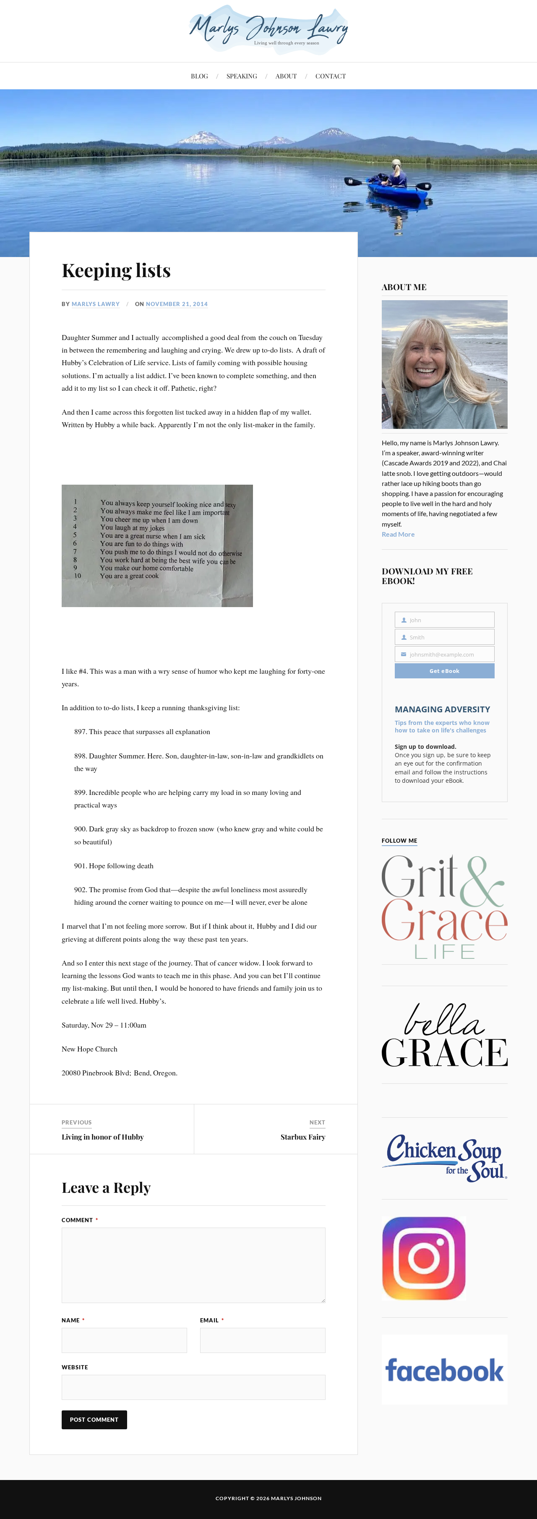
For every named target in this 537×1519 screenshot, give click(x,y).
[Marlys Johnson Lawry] (268, 30)
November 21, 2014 (177, 304)
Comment (80, 1220)
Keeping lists (116, 269)
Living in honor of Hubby (103, 1136)
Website (75, 1367)
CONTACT (330, 75)
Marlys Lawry (96, 304)
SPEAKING (242, 75)
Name (73, 1320)
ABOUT (286, 75)
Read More (398, 534)
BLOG (199, 75)
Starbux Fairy (303, 1136)
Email (212, 1320)
